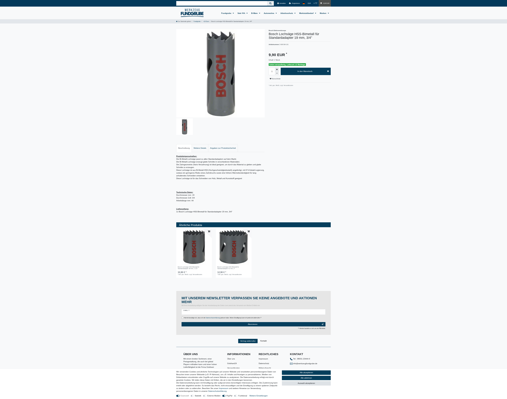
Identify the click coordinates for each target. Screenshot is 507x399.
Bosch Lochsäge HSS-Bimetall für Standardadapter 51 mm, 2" (228, 267)
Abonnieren (252, 324)
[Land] (303, 3)
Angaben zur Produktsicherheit (223, 148)
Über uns (231, 359)
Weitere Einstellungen (258, 396)
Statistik (198, 396)
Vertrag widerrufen (248, 341)
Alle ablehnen (306, 378)
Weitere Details (200, 148)
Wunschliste (275, 79)
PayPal (229, 396)
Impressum (263, 359)
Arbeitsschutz (287, 13)
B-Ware (254, 13)
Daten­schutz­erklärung (217, 391)
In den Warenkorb (304, 71)
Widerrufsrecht (265, 368)
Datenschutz (264, 363)
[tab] (184, 148)
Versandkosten (233, 368)
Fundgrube (226, 13)
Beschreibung (184, 148)
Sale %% (242, 13)
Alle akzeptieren (306, 372)
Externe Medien (213, 396)
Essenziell (184, 396)
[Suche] (270, 3)
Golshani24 (232, 363)
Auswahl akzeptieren (306, 383)
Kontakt (263, 341)
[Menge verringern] (277, 73)
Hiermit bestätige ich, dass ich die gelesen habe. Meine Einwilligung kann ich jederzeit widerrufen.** (222, 318)
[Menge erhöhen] (277, 69)
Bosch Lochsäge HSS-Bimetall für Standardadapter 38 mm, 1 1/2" (188, 267)
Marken (323, 13)
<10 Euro (206, 21)
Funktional (242, 396)
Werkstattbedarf (306, 13)
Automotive (269, 13)
